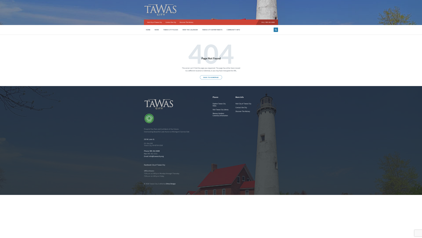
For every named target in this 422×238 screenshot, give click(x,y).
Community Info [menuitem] (233, 30)
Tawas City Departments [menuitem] (212, 30)
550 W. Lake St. (149, 139)
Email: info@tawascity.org (154, 156)
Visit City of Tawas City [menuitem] (154, 22)
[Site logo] (160, 15)
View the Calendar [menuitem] (190, 30)
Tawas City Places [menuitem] (170, 30)
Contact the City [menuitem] (171, 22)
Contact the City (241, 107)
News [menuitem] (157, 30)
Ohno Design (171, 184)
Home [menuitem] (148, 30)
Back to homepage (211, 77)
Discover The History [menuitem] (186, 22)
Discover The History (243, 111)
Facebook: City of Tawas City (154, 165)
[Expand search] (276, 30)
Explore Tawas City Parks (219, 105)
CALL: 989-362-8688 (268, 22)
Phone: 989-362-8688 (152, 151)
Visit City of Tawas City (243, 104)
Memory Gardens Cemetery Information (220, 114)
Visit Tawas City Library (220, 110)
